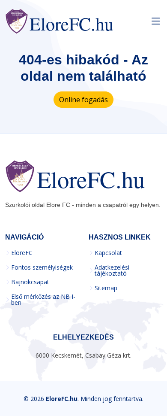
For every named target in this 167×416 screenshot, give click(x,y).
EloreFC (22, 253)
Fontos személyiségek (42, 267)
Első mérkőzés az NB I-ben (43, 300)
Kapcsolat (108, 253)
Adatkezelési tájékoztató (112, 270)
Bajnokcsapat (30, 282)
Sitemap (106, 288)
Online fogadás (83, 99)
